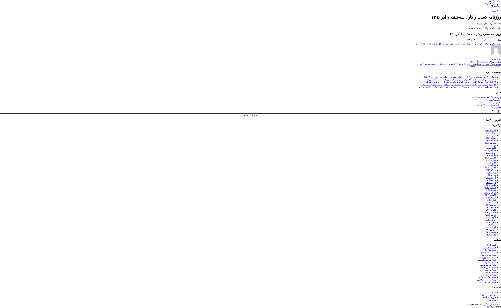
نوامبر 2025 (491, 145)
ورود (494, 292)
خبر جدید (461, 44)
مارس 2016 (491, 230)
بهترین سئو (496, 110)
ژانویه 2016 (491, 235)
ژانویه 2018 (491, 185)
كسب (434, 44)
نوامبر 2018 (491, 160)
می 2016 (492, 225)
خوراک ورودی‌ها (489, 295)
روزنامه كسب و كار (492, 44)
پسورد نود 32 (495, 102)
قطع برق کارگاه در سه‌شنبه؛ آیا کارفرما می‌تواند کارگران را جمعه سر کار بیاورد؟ (461, 80)
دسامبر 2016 (490, 212)
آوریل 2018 (491, 178)
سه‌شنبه (445, 44)
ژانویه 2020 (491, 155)
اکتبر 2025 (491, 148)
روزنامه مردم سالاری (486, 280)
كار (439, 44)
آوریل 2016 (491, 227)
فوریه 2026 (491, 138)
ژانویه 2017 (491, 210)
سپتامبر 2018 (490, 165)
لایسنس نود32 (495, 100)
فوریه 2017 (491, 207)
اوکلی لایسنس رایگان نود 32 (489, 105)
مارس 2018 (491, 180)
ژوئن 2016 (491, 222)
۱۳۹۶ (479, 44)
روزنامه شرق (490, 270)
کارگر (428, 44)
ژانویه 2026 (491, 140)
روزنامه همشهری (488, 282)
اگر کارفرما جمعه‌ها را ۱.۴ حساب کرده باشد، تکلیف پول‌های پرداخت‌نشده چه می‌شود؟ (459, 85)
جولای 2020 (491, 153)
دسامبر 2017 (490, 187)
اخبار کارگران (495, 1)
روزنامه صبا (490, 272)
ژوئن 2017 (491, 200)
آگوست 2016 (490, 217)
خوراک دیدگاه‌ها (489, 297)
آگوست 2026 (490, 130)
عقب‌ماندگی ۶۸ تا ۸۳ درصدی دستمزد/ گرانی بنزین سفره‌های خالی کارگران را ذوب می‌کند (457, 87)
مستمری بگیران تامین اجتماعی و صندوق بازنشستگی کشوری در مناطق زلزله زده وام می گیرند (460, 64)
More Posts (496, 59)
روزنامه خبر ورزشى (487, 265)
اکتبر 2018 (491, 163)
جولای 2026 (491, 133)
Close (498, 6)
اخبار (468, 44)
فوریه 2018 (491, 182)
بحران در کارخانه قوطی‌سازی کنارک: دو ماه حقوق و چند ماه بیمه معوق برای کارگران (459, 77)
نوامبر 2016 (491, 215)
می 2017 (492, 202)
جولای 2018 (491, 170)
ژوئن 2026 (491, 135)
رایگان (498, 112)
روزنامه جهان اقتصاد (487, 260)
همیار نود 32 (496, 107)
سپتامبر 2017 (490, 192)
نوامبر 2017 (491, 190)
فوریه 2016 (491, 232)
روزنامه (453, 44)
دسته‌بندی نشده (489, 247)
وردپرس (492, 300)
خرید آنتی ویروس (250, 115)
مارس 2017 (491, 205)
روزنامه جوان (490, 262)
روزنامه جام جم (489, 255)
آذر (473, 44)
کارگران (421, 44)
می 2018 (492, 175)
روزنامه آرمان (490, 250)
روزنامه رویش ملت (487, 267)
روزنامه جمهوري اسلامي (485, 257)
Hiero (488, 307)
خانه (494, 11)
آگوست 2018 (490, 168)
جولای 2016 (491, 220)
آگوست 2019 (490, 158)
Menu (493, 6)
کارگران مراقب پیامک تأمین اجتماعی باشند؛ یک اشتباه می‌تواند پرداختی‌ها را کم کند (460, 82)
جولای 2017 (491, 197)
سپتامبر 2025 (490, 150)
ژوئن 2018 (491, 173)
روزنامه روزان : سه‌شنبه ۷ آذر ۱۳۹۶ (485, 62)
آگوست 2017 (490, 195)
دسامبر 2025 (490, 143)
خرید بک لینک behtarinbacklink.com (486, 97)
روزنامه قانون (490, 275)
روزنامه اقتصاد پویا (488, 252)
